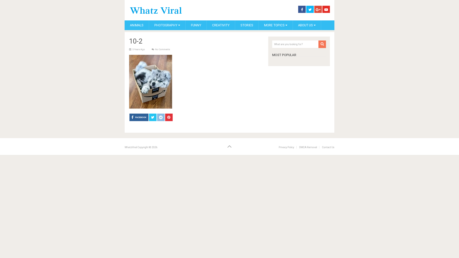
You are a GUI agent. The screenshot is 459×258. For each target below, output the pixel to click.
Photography (165, 25)
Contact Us (328, 147)
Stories (246, 25)
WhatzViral (131, 147)
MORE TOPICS (274, 25)
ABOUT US (305, 25)
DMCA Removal (308, 147)
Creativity (221, 25)
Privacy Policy (286, 147)
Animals (136, 25)
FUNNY (196, 25)
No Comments (162, 49)
